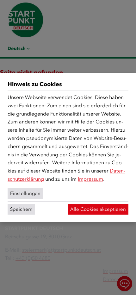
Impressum (90, 179)
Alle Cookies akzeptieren (98, 209)
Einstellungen (25, 193)
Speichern (21, 209)
